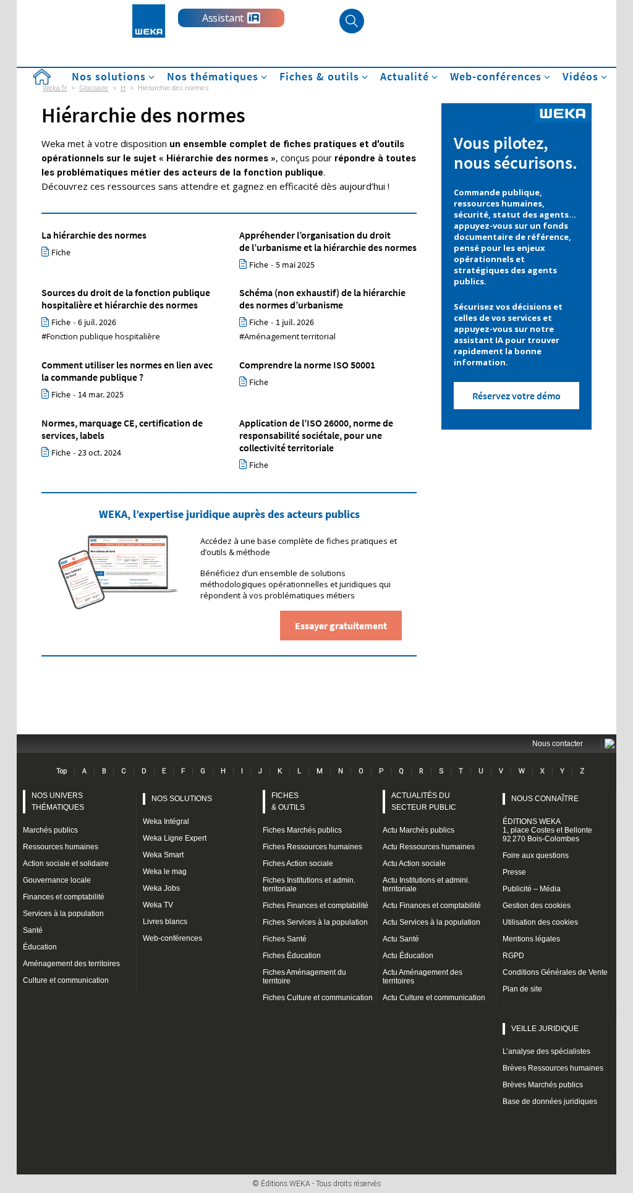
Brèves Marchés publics (543, 1084)
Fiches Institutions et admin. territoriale (309, 884)
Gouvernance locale (57, 880)
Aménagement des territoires (71, 963)
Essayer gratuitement (341, 625)
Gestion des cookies (537, 905)
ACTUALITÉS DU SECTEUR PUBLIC (423, 801)
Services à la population (63, 913)
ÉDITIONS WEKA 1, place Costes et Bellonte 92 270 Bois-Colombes (547, 830)
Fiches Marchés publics (302, 830)
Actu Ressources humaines (429, 847)
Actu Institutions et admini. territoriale (426, 884)
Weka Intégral (166, 821)
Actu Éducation (408, 955)
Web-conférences (172, 938)
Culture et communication (66, 980)
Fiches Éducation (292, 955)
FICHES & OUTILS (288, 801)
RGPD (513, 955)
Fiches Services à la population (315, 922)
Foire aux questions (536, 855)
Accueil (41, 77)
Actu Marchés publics (418, 830)
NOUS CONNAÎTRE (545, 798)
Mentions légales (531, 939)
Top (61, 770)
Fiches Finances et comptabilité (315, 905)
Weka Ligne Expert (174, 838)
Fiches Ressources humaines (312, 847)
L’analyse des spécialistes (546, 1051)
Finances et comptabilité (63, 897)
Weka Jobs (161, 888)
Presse (514, 872)
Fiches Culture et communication (318, 997)
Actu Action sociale (414, 863)
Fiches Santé (285, 939)
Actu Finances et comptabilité (432, 905)
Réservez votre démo (516, 395)
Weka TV (158, 905)
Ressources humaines (60, 847)
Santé (33, 930)
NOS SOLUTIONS (181, 798)
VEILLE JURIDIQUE (545, 1028)
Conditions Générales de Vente (555, 972)
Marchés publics (50, 830)
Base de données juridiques (550, 1101)
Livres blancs (165, 921)
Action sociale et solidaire (66, 863)
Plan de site (522, 989)
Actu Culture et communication (434, 997)
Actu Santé (401, 939)
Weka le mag (165, 871)
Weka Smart (163, 855)
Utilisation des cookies (540, 922)
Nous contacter (557, 743)
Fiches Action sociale (298, 863)
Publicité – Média (532, 889)
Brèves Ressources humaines (553, 1068)
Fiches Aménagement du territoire (304, 976)
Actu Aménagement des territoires (422, 976)
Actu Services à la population (431, 922)
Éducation (40, 947)
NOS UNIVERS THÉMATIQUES (58, 801)
